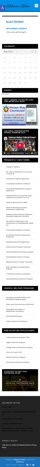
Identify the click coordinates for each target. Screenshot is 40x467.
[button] (2, 7)
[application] (20, 145)
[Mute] (32, 153)
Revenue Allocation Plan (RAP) (16, 202)
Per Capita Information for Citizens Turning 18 (19, 173)
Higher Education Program (15, 342)
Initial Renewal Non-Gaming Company (20, 252)
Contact (14, 465)
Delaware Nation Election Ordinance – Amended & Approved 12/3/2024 (19, 215)
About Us (21, 465)
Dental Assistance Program (16, 357)
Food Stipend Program (14, 316)
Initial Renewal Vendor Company (18, 257)
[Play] (5, 153)
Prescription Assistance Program (17, 362)
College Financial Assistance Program (19, 347)
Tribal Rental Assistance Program (18, 274)
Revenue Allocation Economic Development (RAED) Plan (16, 208)
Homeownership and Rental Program (19, 279)
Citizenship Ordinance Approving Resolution (18, 236)
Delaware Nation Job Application (18, 242)
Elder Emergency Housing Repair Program (17, 268)
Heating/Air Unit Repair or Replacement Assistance (15, 310)
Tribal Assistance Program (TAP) (17, 337)
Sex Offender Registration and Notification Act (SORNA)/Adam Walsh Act (19, 223)
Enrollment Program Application (17, 179)
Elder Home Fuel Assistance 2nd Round (20, 304)
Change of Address (13, 167)
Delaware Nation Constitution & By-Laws (19, 196)
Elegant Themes (19, 459)
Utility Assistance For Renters (16, 321)
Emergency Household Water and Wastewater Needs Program (18, 298)
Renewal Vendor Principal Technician (19, 262)
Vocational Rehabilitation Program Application (18, 190)
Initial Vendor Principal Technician (18, 247)
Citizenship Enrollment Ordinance (18, 184)
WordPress (20, 462)
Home (8, 465)
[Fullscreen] (35, 153)
